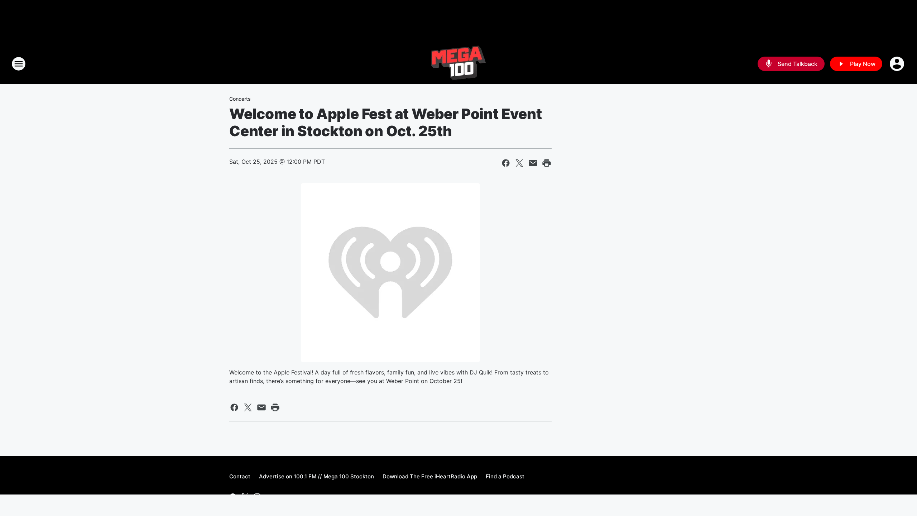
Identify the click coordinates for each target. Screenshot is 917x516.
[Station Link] (458, 63)
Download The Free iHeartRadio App (430, 476)
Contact (239, 476)
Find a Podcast (505, 476)
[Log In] (898, 64)
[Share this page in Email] (533, 163)
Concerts (240, 99)
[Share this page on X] (519, 163)
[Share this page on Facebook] (506, 163)
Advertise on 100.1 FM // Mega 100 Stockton (316, 476)
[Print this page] (547, 163)
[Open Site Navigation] (18, 64)
